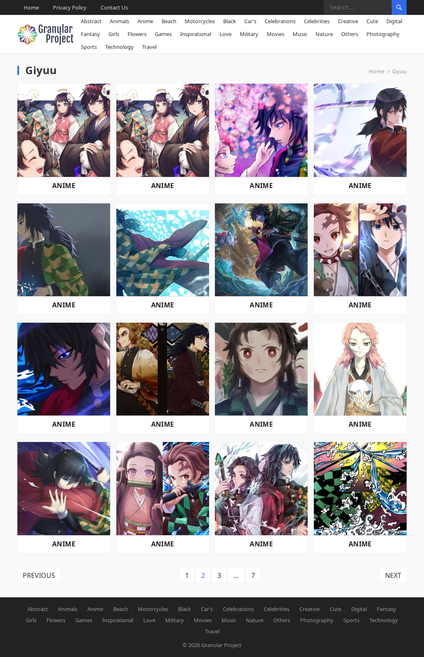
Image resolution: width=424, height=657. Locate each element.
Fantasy (90, 34)
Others (349, 34)
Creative (348, 21)
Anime (145, 21)
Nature (324, 34)
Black (229, 21)
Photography (383, 34)
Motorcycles (200, 21)
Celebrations (280, 21)
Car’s (250, 21)
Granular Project (221, 645)
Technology (119, 47)
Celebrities (317, 21)
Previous (39, 575)
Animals (119, 21)
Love (225, 34)
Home (31, 7)
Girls (113, 34)
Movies (275, 34)
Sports (89, 47)
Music (300, 34)
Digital (394, 21)
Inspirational (195, 34)
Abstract (91, 21)
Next (393, 575)
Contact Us (114, 7)
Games (163, 34)
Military (249, 34)
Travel (149, 47)
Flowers (137, 34)
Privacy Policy (70, 7)
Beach (168, 21)
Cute (372, 21)
